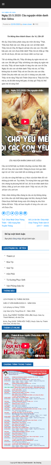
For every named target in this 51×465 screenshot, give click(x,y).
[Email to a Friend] (17, 213)
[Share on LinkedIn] (25, 213)
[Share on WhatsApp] (4, 213)
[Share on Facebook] (8, 213)
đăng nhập (16, 238)
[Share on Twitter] (12, 213)
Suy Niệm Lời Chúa (9, 12)
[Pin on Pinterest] (21, 213)
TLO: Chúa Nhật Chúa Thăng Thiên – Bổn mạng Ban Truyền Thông (13, 223)
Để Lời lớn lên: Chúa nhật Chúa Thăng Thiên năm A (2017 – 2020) (38, 223)
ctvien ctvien (27, 24)
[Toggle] (4, 255)
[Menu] (3, 4)
